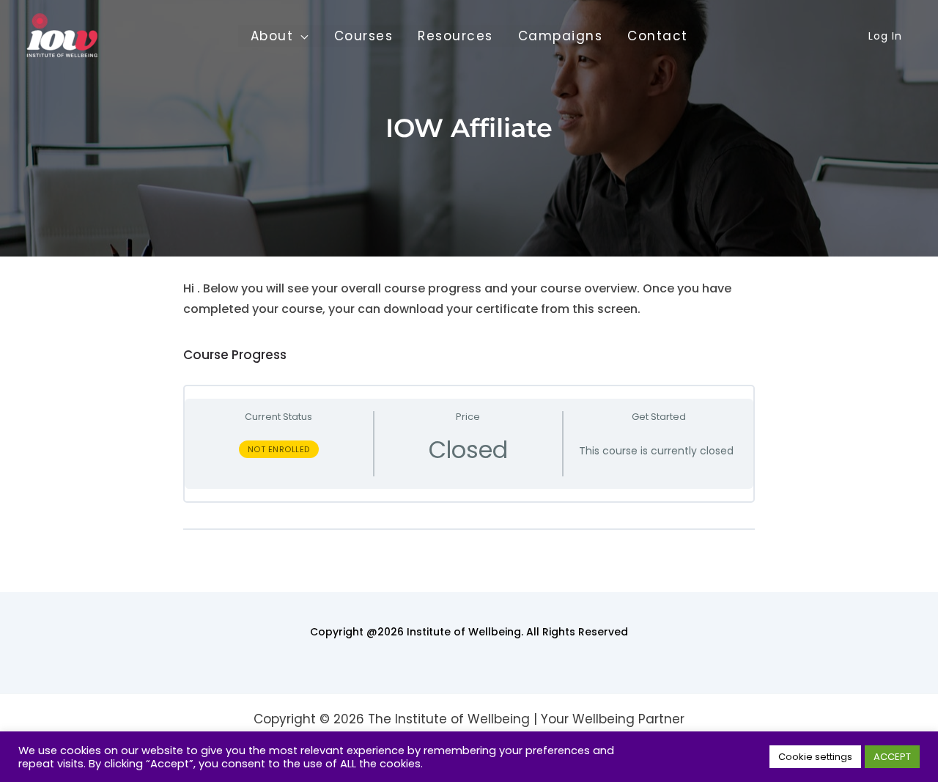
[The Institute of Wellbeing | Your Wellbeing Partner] (62, 34)
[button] (301, 36)
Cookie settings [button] (815, 757)
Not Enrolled (279, 449)
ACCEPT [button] (892, 757)
